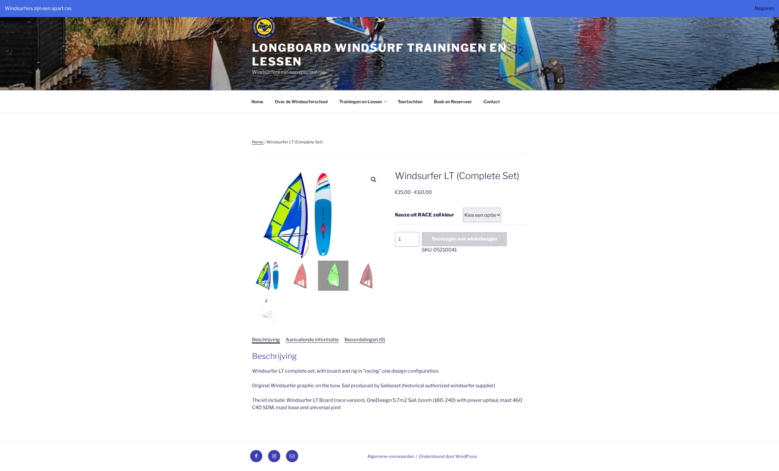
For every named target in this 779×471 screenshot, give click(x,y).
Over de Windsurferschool (301, 101)
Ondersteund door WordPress (448, 456)
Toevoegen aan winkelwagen (464, 239)
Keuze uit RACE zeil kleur (424, 215)
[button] (373, 179)
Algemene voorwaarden (390, 456)
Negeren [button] (764, 8)
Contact (492, 101)
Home (257, 101)
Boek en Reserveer (453, 101)
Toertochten (410, 101)
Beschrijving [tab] (266, 340)
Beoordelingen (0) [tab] (364, 340)
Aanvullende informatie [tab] (312, 340)
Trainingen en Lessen (360, 101)
